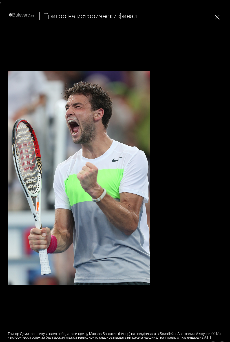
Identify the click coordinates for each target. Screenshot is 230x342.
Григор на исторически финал (91, 16)
